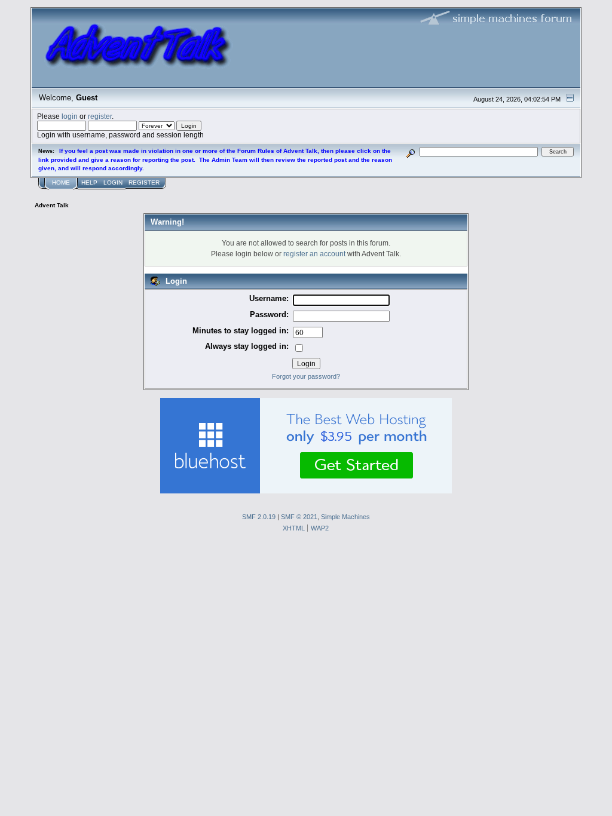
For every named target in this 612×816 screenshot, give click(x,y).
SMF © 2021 (299, 516)
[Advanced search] (410, 151)
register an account (314, 253)
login (70, 116)
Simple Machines (345, 516)
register (100, 116)
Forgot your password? (306, 376)
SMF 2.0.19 (259, 516)
